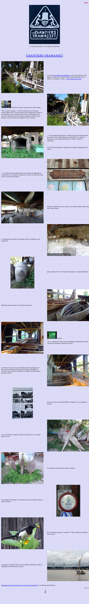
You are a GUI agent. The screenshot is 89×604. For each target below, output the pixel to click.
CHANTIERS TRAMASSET (44, 55)
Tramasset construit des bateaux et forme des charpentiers (19, 585)
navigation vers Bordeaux (62, 75)
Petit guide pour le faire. (74, 79)
